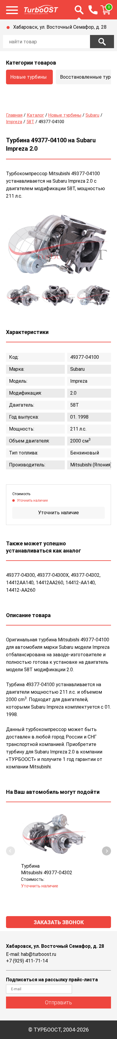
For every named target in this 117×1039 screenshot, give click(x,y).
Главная (14, 115)
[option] (58, 246)
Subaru (92, 115)
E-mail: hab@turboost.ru (31, 954)
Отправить (58, 1002)
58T (30, 121)
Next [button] (106, 850)
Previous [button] (10, 850)
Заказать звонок (59, 922)
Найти (102, 41)
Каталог (35, 115)
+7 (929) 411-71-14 (27, 961)
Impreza (14, 121)
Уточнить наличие (58, 512)
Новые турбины (28, 77)
